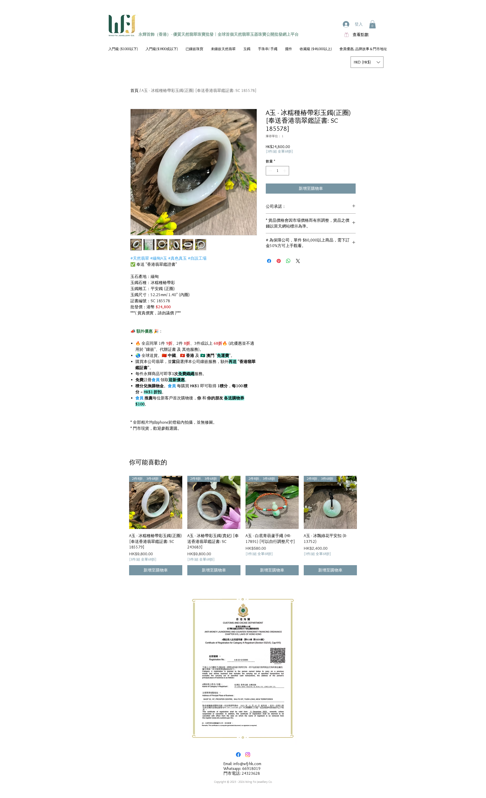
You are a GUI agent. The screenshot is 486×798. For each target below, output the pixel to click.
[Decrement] (270, 170)
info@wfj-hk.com (247, 763)
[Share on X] (298, 261)
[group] (243, 525)
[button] (372, 24)
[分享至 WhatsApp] (288, 261)
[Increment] (285, 170)
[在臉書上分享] (269, 261)
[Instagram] (248, 754)
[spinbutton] (277, 170)
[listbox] (367, 62)
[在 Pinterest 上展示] (279, 261)
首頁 (134, 90)
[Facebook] (238, 754)
